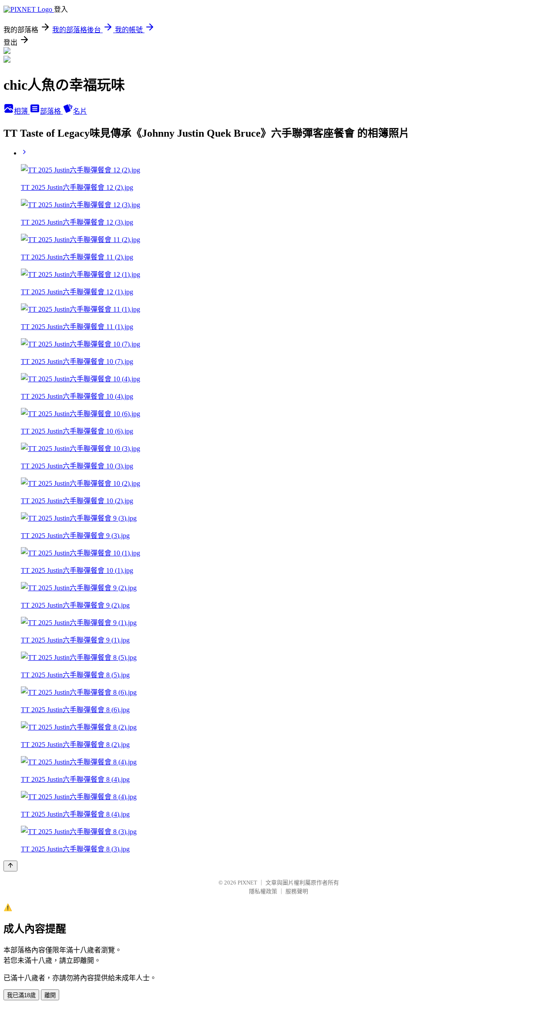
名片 (80, 111)
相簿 (22, 111)
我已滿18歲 (21, 995)
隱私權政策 (263, 891)
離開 (50, 995)
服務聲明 (296, 891)
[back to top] (10, 866)
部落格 (51, 111)
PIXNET (247, 882)
